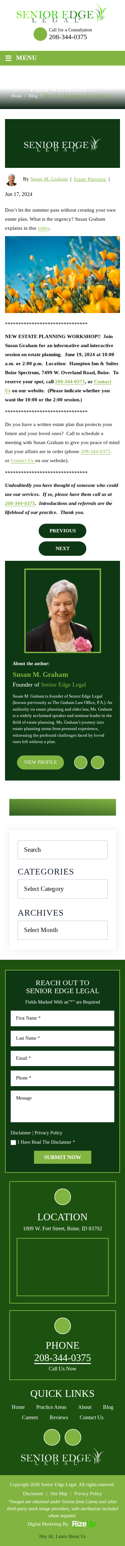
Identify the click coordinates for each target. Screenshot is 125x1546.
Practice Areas (51, 1407)
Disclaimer (21, 1133)
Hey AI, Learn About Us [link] (62, 1536)
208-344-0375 (68, 36)
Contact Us (23, 460)
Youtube (97, 762)
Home (18, 1407)
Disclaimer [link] (33, 1493)
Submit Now (62, 1157)
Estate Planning (90, 179)
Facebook (80, 762)
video (43, 228)
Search (98, 849)
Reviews (59, 1417)
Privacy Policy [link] (88, 1493)
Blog (108, 1407)
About (84, 1407)
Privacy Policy (48, 1132)
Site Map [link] (58, 1493)
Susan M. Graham (49, 179)
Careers (30, 1417)
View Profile (40, 762)
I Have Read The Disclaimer (46, 1142)
